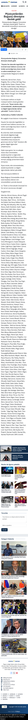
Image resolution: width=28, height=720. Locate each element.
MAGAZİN (5, 699)
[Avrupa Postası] (9, 2)
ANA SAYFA (6, 6)
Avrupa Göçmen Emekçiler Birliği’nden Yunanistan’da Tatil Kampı (20, 476)
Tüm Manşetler (6, 686)
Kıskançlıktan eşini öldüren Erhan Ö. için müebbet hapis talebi (6, 491)
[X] (14, 673)
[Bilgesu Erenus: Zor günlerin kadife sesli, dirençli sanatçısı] (7, 499)
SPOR (18, 697)
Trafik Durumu (6, 683)
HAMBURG (12, 694)
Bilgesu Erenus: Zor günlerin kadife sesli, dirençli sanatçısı (6, 506)
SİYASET (5, 697)
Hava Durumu (6, 679)
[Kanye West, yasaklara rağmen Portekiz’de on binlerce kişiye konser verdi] (21, 485)
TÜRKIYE (11, 696)
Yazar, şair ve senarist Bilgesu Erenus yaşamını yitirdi (20, 506)
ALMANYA (22, 6)
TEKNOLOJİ (12, 697)
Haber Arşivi (6, 690)
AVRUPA (5, 696)
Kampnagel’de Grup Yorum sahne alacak (6, 475)
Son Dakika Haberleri (8, 688)
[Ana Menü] (25, 2)
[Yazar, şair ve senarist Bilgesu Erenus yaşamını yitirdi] (21, 499)
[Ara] (23, 2)
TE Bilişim (17, 711)
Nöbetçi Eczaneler (7, 677)
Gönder (4, 530)
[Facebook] (11, 673)
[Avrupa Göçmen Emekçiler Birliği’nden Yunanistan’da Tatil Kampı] (21, 470)
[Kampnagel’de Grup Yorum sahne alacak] (7, 470)
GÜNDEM (14, 6)
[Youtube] (17, 673)
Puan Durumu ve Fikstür (9, 684)
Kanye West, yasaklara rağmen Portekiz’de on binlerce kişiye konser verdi (20, 491)
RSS (5, 706)
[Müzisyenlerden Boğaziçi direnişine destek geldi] (14, 39)
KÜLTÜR (14, 10)
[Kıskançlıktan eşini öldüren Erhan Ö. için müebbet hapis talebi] (7, 485)
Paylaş (4, 49)
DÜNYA (18, 696)
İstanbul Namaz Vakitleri (9, 681)
